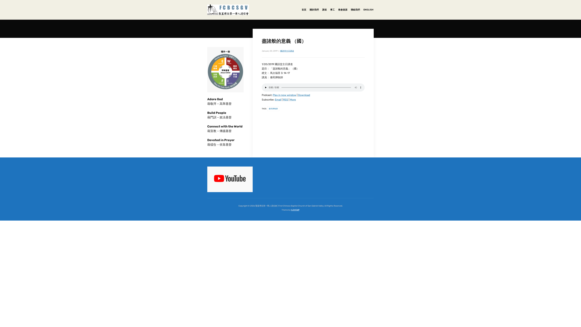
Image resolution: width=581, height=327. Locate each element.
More (293, 99)
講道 (324, 9)
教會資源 (342, 9)
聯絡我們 (355, 9)
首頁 (304, 9)
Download (304, 95)
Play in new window (284, 95)
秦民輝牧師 (273, 109)
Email (278, 99)
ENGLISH (368, 9)
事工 (332, 9)
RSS (285, 99)
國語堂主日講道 (287, 51)
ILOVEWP (295, 210)
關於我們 (314, 9)
